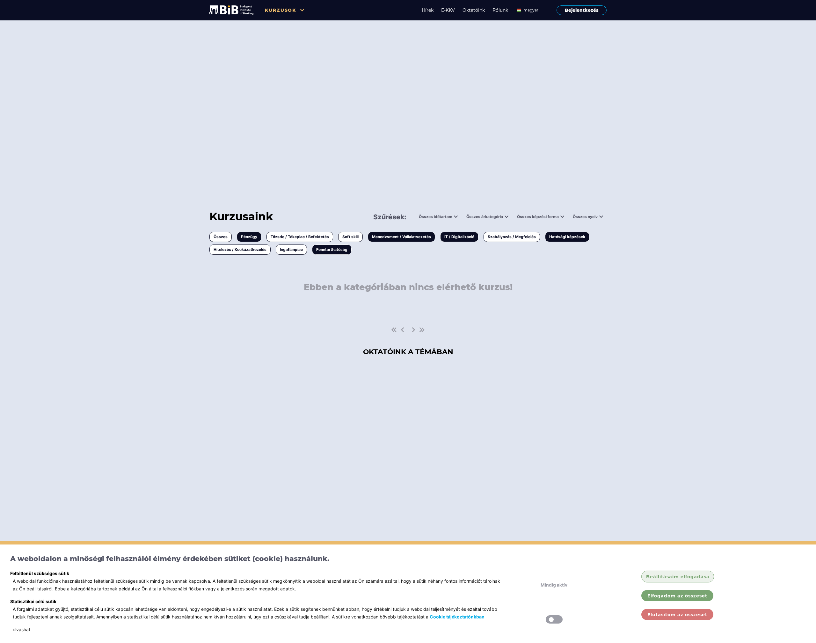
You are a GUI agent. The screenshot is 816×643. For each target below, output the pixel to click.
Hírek (427, 10)
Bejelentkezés (582, 10)
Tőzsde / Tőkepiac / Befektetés (300, 236)
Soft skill (350, 236)
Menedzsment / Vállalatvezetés (401, 236)
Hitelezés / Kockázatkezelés (240, 249)
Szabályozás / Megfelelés (512, 236)
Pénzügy (249, 236)
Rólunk (500, 10)
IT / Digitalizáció (459, 236)
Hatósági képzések (567, 236)
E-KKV (448, 10)
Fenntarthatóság (331, 249)
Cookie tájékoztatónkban (457, 616)
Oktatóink (474, 10)
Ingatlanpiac (291, 249)
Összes (221, 236)
